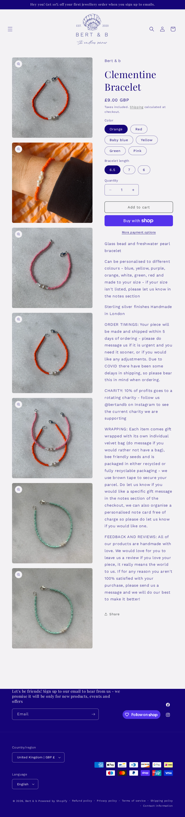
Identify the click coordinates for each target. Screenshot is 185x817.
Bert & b (31, 801)
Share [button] (114, 614)
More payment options (139, 232)
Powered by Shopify (52, 801)
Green (115, 151)
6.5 (112, 170)
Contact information (158, 805)
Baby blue (119, 140)
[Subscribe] (93, 714)
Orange (116, 129)
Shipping (136, 107)
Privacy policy (107, 800)
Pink (137, 151)
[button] (10, 29)
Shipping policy (162, 800)
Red (138, 129)
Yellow (147, 140)
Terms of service (134, 800)
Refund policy (82, 800)
